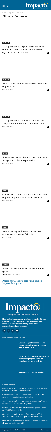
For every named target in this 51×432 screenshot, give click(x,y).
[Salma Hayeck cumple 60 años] (9, 372)
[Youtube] (17, 331)
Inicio (4, 13)
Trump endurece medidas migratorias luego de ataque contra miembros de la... (24, 122)
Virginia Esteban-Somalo (11, 53)
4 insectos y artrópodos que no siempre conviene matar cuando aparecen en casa (32, 345)
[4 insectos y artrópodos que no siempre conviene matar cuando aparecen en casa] (9, 345)
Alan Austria (6, 275)
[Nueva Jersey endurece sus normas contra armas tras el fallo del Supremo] (25, 217)
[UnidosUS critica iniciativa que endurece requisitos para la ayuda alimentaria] (25, 180)
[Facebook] (4, 331)
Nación (5, 190)
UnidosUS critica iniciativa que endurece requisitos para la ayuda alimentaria (24, 196)
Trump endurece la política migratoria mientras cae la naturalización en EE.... (23, 48)
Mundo (5, 153)
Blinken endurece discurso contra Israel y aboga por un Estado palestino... (24, 159)
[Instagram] (8, 331)
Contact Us (45, 430)
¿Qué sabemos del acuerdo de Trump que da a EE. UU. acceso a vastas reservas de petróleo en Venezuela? (22, 415)
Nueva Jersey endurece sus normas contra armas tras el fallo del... (21, 233)
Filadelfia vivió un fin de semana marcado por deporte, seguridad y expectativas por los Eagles (23, 396)
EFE (3, 90)
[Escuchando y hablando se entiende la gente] (25, 254)
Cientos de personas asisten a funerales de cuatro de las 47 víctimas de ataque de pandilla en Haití (25, 389)
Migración (6, 42)
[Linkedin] (13, 331)
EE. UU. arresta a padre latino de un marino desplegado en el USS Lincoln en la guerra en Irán (34, 358)
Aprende (5, 264)
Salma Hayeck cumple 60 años (31, 372)
